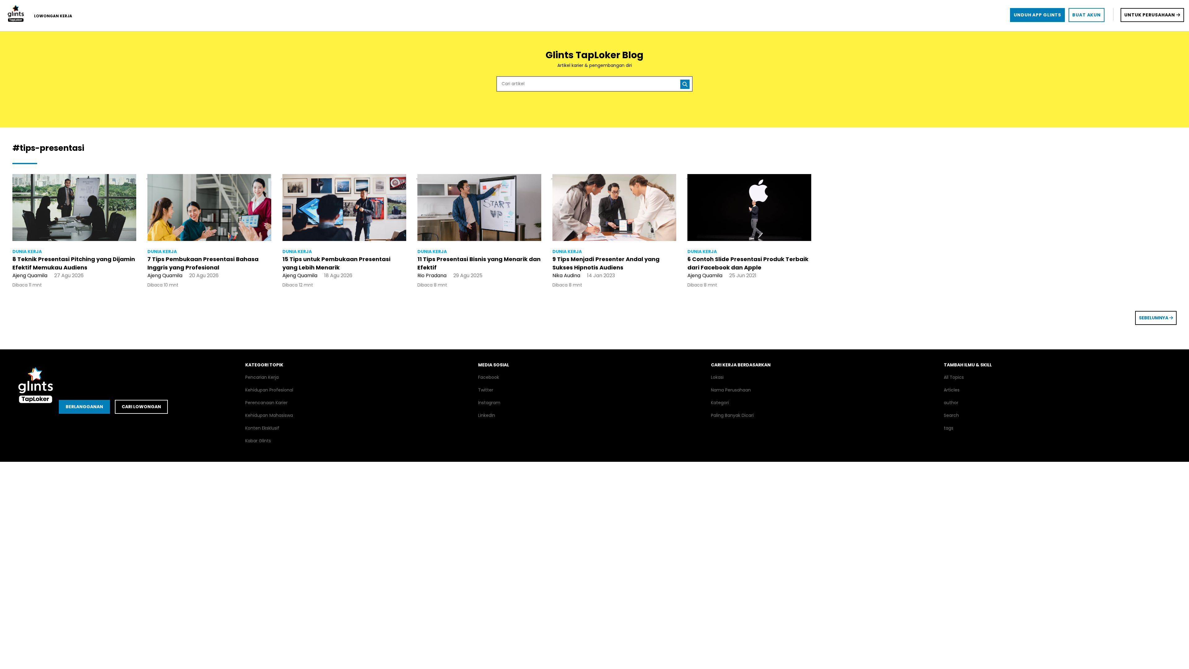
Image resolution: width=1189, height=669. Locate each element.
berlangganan (84, 407)
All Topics (954, 377)
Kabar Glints (258, 441)
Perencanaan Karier (266, 403)
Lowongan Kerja (53, 16)
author (951, 403)
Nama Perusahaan (731, 390)
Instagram (489, 403)
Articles (952, 390)
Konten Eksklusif (262, 428)
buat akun (1086, 15)
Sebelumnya (1154, 318)
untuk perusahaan (1150, 15)
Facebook (488, 377)
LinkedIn (486, 415)
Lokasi (717, 377)
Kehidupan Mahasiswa (269, 415)
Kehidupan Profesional (269, 390)
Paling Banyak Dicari (732, 415)
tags (948, 428)
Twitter (485, 390)
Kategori (720, 403)
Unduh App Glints (1037, 15)
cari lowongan (141, 407)
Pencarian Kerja (262, 377)
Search (951, 415)
